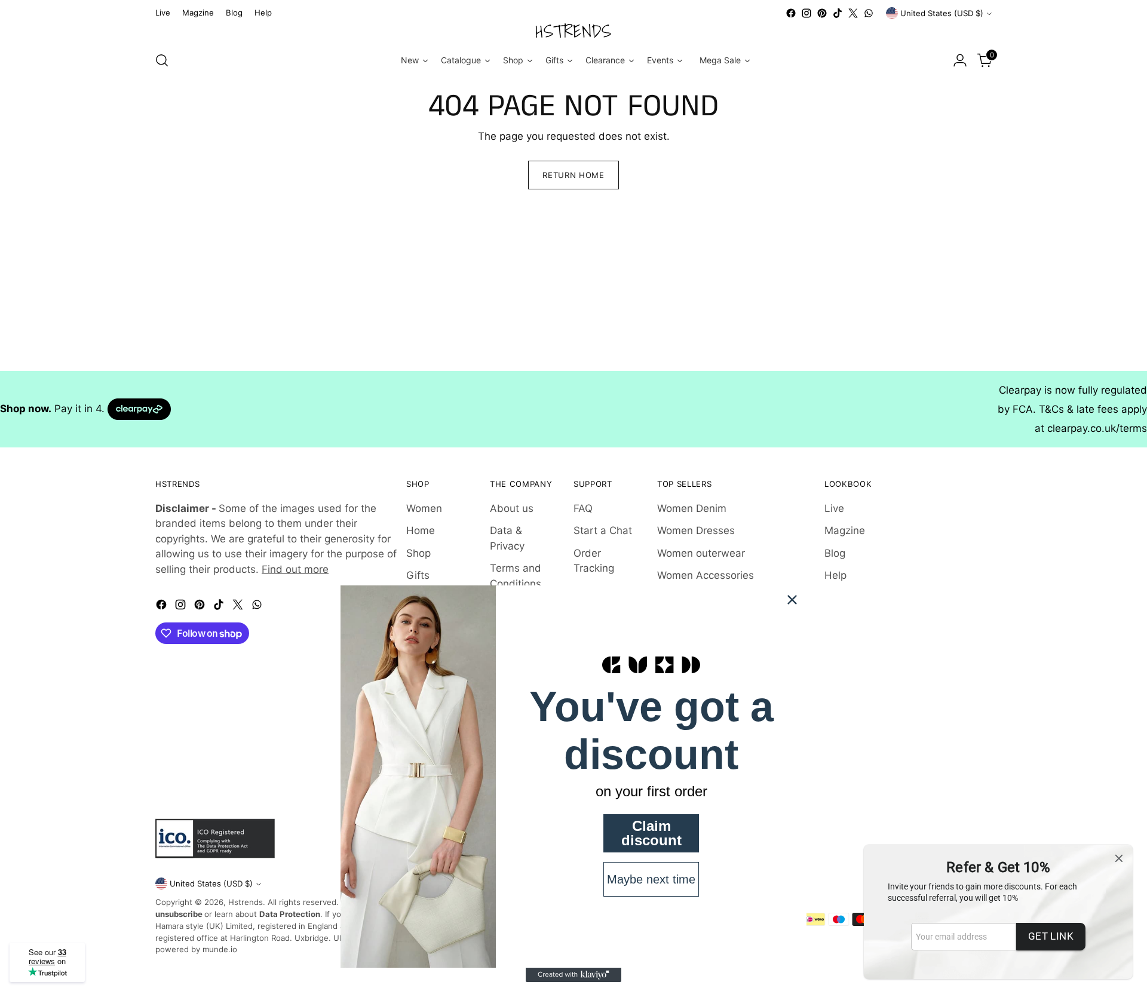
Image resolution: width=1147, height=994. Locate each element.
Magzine (844, 530)
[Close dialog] (792, 599)
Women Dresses (696, 530)
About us (511, 508)
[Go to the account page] (960, 60)
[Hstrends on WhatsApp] (868, 13)
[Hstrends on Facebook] (791, 13)
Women (424, 508)
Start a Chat (603, 530)
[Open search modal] (162, 60)
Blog (834, 553)
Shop (418, 553)
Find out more (295, 569)
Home (420, 530)
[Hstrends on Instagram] (806, 13)
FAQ (583, 508)
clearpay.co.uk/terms (1097, 428)
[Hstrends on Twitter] (853, 13)
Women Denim (691, 508)
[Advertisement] (358, 287)
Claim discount (651, 833)
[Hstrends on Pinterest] (822, 13)
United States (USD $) (941, 13)
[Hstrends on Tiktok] (837, 13)
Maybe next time (651, 879)
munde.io (220, 949)
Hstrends (245, 902)
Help (835, 575)
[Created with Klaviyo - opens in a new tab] (573, 975)
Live (834, 508)
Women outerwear (701, 553)
